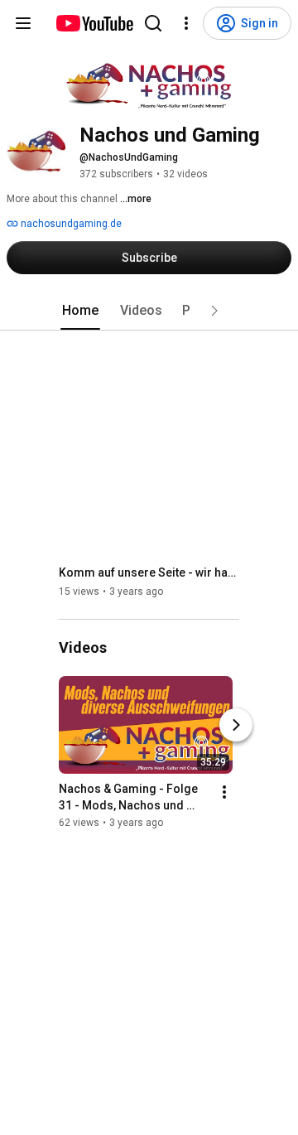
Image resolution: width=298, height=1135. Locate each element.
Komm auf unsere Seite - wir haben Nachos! (149, 572)
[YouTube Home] (94, 23)
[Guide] (23, 23)
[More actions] (224, 792)
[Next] (235, 725)
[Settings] (186, 23)
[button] (214, 311)
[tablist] (149, 311)
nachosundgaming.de (70, 223)
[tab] (80, 311)
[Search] (153, 23)
